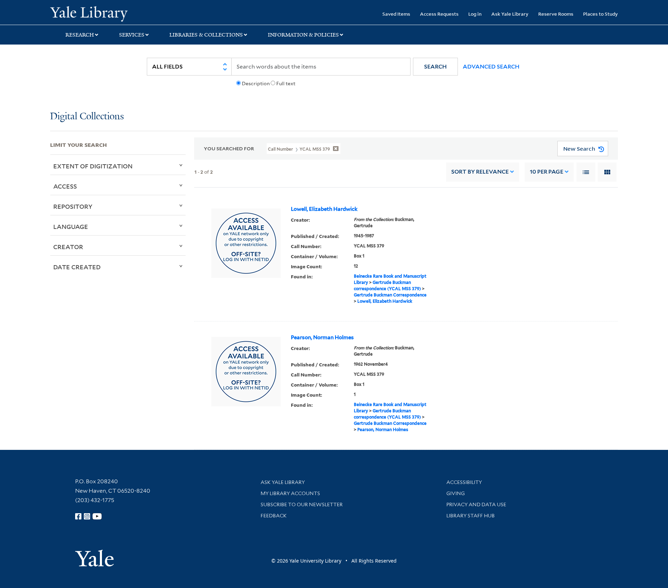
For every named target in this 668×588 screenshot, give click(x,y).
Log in (475, 13)
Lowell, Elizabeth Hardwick (324, 209)
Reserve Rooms (555, 13)
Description (256, 83)
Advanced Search (491, 66)
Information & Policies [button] (303, 34)
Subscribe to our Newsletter (302, 504)
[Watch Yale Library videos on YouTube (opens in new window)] (97, 516)
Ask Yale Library (509, 13)
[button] (435, 67)
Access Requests (439, 13)
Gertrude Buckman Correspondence (390, 294)
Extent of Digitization (93, 166)
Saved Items (396, 13)
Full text (285, 83)
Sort (480, 171)
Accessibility (464, 482)
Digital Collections (87, 116)
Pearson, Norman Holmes (322, 337)
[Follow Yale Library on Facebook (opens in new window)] (78, 516)
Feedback (274, 515)
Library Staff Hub (470, 515)
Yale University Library (92, 13)
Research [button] (79, 34)
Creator (68, 247)
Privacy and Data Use (476, 504)
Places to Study (600, 13)
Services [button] (131, 34)
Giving (455, 493)
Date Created (77, 267)
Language (70, 226)
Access (65, 186)
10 (546, 171)
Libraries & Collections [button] (206, 34)
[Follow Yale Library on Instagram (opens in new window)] (87, 516)
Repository (73, 206)
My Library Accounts (290, 493)
